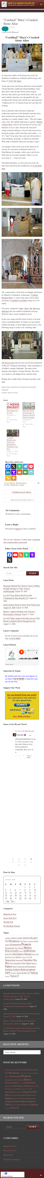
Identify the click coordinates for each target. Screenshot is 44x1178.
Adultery (8, 938)
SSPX (7, 972)
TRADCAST (8, 922)
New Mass (7, 485)
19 (11, 895)
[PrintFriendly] (31, 472)
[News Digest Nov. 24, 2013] (13, 406)
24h (30, 735)
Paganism (33, 963)
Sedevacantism (28, 969)
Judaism (18, 957)
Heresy (28, 948)
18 (6, 895)
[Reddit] (19, 472)
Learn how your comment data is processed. (21, 540)
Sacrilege (21, 485)
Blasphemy (14, 940)
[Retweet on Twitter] (16, 731)
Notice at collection (7, 1176)
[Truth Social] (13, 472)
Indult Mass (8, 954)
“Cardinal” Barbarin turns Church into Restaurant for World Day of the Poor (12, 443)
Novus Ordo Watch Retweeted (26, 731)
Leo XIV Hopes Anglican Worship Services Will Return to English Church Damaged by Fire (21, 619)
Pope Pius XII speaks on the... (21, 499)
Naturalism (28, 960)
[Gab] (19, 466)
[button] (6, 29)
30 (30, 898)
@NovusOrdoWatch (22, 739)
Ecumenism (15, 944)
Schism (16, 969)
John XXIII (12, 957)
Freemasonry (9, 948)
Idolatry (21, 951)
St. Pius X (13, 973)
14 (20, 892)
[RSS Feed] (20, 554)
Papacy (8, 966)
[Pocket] (31, 466)
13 (16, 892)
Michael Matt (19, 960)
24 (35, 895)
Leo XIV (29, 957)
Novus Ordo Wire (10, 483)
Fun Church (19, 948)
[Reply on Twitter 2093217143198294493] (16, 757)
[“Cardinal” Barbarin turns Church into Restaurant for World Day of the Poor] (13, 433)
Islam (33, 954)
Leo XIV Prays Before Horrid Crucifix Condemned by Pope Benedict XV (17, 596)
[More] (13, 478)
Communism (31, 941)
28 (20, 898)
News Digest (26, 963)
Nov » (13, 901)
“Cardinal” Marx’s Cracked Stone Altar (20, 22)
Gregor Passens (22, 483)
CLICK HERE (14, 638)
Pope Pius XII (22, 967)
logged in (18, 528)
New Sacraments (15, 963)
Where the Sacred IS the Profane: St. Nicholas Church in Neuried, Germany (29, 414)
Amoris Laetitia (16, 938)
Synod (19, 973)
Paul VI (15, 967)
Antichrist (26, 938)
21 (20, 895)
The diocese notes (8, 363)
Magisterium (10, 960)
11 (6, 892)
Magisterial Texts (9, 914)
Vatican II (14, 975)
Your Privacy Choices (14, 1173)
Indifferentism (30, 950)
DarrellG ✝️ (21, 735)
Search (32, 573)
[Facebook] (8, 466)
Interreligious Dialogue (22, 954)
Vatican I (7, 976)
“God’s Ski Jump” (15, 81)
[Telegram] (25, 466)
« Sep (7, 901)
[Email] (25, 472)
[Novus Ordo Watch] (19, 4)
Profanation (32, 966)
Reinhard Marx (14, 485)
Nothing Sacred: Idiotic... (22, 492)
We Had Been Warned (11, 926)
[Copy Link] (8, 478)
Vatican (34, 972)
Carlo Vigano (23, 941)
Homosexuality (12, 950)
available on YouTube (19, 300)
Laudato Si (24, 957)
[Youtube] (15, 554)
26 (11, 898)
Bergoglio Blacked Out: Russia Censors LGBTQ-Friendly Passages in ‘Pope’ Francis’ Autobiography (21, 589)
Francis (26, 944)
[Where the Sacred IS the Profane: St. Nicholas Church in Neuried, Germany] (29, 406)
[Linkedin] (8, 472)
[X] (13, 466)
